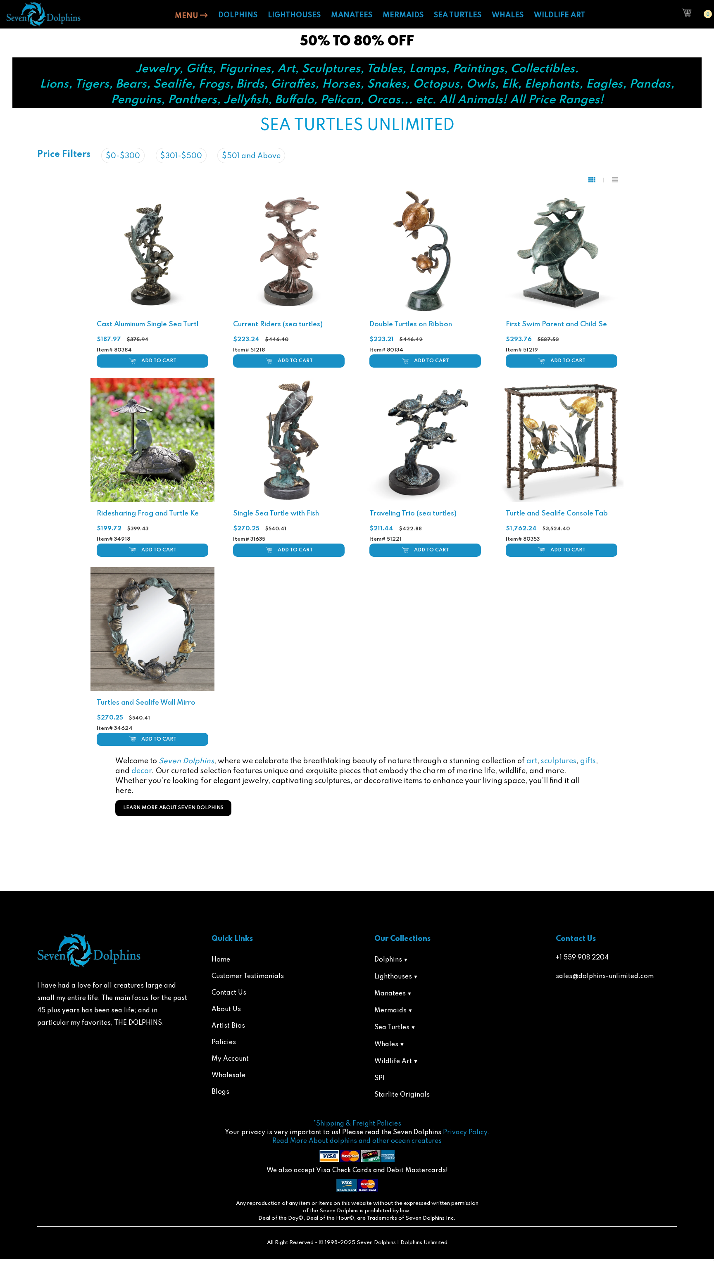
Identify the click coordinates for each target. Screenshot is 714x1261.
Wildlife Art (393, 1061)
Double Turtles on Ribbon (410, 324)
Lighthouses (393, 977)
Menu (187, 16)
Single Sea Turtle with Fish (276, 513)
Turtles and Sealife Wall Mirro (146, 702)
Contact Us (229, 993)
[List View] (615, 180)
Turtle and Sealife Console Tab (557, 513)
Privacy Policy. (466, 1132)
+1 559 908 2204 (582, 958)
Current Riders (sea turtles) (278, 324)
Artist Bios (228, 1026)
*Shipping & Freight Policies (357, 1124)
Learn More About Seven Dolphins (173, 807)
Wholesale (228, 1075)
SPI (379, 1078)
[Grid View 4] (596, 180)
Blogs (220, 1092)
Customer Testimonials (248, 976)
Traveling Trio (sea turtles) (413, 513)
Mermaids (390, 1010)
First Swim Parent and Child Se (556, 324)
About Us (226, 1009)
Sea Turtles (391, 1027)
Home (221, 960)
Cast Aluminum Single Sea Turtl (147, 324)
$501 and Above (251, 156)
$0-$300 (123, 156)
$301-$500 (181, 156)
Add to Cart (158, 361)
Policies (224, 1042)
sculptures (558, 761)
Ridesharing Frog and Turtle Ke (148, 513)
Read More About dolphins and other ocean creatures (357, 1141)
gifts (588, 761)
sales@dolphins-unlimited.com (605, 976)
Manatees (390, 993)
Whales (386, 1044)
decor (141, 771)
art (531, 761)
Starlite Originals (402, 1095)
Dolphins (388, 960)
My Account (230, 1059)
